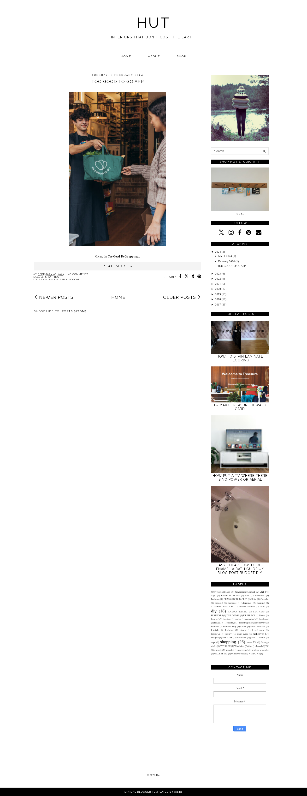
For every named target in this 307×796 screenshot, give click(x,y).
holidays (231, 623)
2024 (218, 251)
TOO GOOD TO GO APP (117, 81)
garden (238, 619)
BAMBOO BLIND (230, 595)
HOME (126, 56)
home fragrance (246, 623)
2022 (218, 278)
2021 (218, 283)
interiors (215, 626)
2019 (218, 294)
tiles (250, 646)
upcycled (230, 650)
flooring (215, 619)
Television (239, 646)
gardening (249, 619)
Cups (262, 606)
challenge (232, 603)
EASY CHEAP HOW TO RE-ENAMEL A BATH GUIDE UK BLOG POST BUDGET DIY (240, 569)
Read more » (118, 266)
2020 (218, 288)
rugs (213, 642)
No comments (77, 274)
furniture (227, 619)
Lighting (229, 630)
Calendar (264, 599)
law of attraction (258, 626)
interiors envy (229, 626)
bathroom (259, 595)
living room (258, 630)
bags (213, 595)
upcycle (218, 650)
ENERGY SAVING (238, 611)
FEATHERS (259, 611)
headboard (264, 619)
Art (262, 591)
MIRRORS (227, 637)
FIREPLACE (249, 615)
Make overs (242, 634)
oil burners (241, 637)
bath (247, 595)
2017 (218, 304)
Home (118, 297)
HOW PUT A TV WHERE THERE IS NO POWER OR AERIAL (240, 477)
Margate (214, 637)
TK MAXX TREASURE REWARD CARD (239, 407)
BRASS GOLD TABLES (235, 599)
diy (214, 611)
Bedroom (215, 599)
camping (219, 603)
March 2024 (225, 256)
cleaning (261, 603)
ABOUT (154, 56)
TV (267, 646)
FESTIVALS (217, 615)
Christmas (246, 603)
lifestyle (215, 630)
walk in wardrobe (260, 650)
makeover (258, 633)
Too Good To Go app (121, 256)
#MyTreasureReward (220, 592)
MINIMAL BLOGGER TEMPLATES (146, 791)
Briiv (253, 599)
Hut (153, 22)
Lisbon (243, 630)
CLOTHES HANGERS (222, 606)
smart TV (251, 642)
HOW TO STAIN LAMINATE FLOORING (240, 358)
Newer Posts (56, 297)
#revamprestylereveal (245, 592)
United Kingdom (66, 279)
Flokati (262, 615)
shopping (52, 276)
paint (252, 637)
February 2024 (226, 261)
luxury (228, 634)
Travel (259, 646)
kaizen (243, 626)
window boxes (238, 653)
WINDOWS (254, 653)
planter (262, 637)
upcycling (243, 650)
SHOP (181, 56)
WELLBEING (221, 653)
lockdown (215, 634)
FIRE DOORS (232, 615)
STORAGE (225, 646)
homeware (261, 623)
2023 (218, 273)
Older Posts (179, 297)
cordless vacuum (247, 606)
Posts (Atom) (74, 311)
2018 (218, 299)
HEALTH (218, 623)
